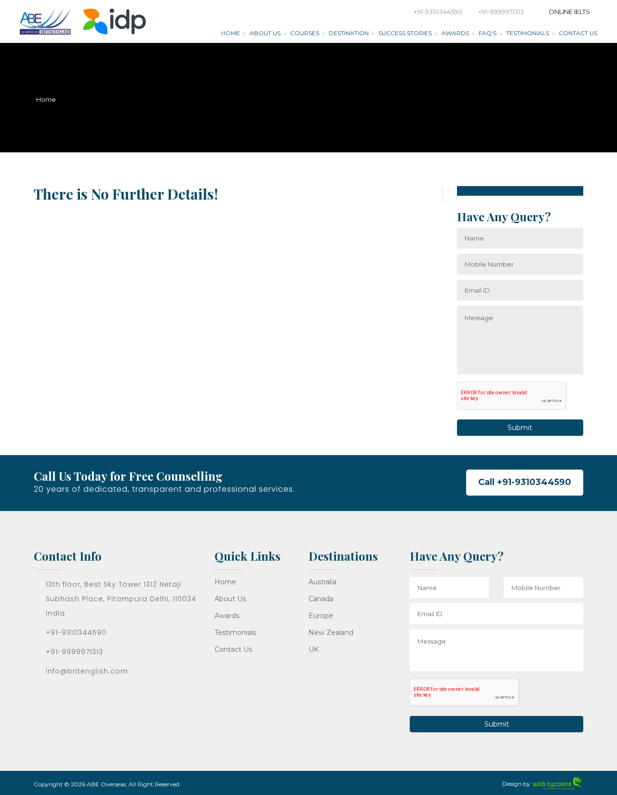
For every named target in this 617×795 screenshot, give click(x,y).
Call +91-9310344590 (524, 482)
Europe (320, 615)
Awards (455, 33)
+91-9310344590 (438, 11)
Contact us (233, 649)
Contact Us (578, 33)
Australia (322, 582)
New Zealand (330, 632)
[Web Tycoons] (558, 782)
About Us (265, 33)
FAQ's (487, 33)
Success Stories (405, 33)
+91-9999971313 (501, 11)
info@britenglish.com (87, 671)
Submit (520, 427)
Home (230, 33)
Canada (321, 598)
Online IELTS (568, 11)
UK (313, 649)
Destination (349, 33)
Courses (304, 33)
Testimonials (527, 33)
